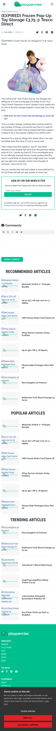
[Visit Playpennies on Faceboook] (7, 671)
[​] (28, 244)
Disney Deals (12, 11)
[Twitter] (37, 32)
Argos (3, 654)
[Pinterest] (46, 32)
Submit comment (12, 259)
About (3, 682)
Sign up (28, 194)
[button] (3, 232)
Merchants (6, 641)
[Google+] (52, 32)
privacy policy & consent (14, 205)
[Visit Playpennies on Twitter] (2, 671)
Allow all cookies (28, 725)
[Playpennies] (28, 4)
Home (3, 11)
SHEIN (3, 661)
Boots (3, 657)
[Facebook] (42, 32)
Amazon (4, 644)
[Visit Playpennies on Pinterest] (11, 671)
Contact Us (6, 686)
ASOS (3, 651)
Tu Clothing (6, 647)
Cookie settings (28, 711)
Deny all (28, 718)
